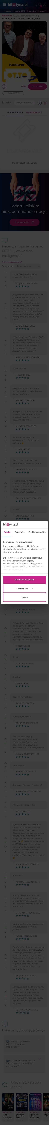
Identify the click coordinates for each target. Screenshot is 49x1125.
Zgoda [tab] (7, 532)
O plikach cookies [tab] (37, 532)
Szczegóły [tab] (20, 532)
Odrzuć (24, 597)
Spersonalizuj (23, 588)
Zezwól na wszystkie (24, 579)
